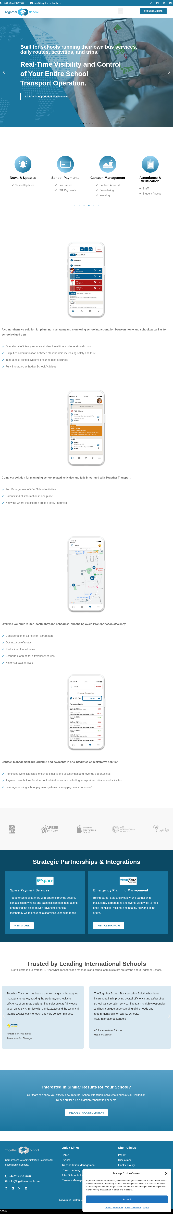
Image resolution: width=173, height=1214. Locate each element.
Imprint (146, 1207)
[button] (166, 1173)
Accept (127, 1199)
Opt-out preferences (114, 1207)
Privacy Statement (133, 1207)
